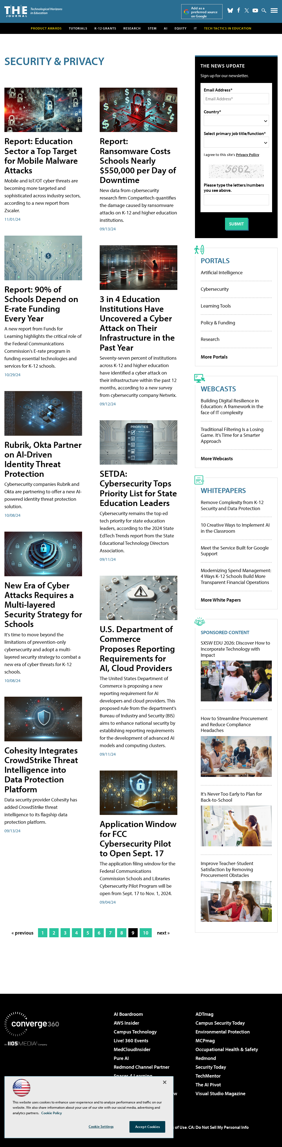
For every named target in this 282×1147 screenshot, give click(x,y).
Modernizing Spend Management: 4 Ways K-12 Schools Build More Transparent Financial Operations (236, 576)
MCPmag (205, 1040)
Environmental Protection (223, 1031)
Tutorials (78, 28)
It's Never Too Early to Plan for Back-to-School (231, 797)
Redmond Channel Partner (141, 1067)
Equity (181, 28)
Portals (215, 260)
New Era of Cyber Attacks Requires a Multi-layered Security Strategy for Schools (43, 604)
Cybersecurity (215, 289)
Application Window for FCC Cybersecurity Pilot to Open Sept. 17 (138, 838)
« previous (23, 933)
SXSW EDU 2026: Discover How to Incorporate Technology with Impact (235, 649)
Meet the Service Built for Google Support (235, 551)
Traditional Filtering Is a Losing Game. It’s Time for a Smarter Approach (232, 435)
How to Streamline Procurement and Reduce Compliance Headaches (234, 724)
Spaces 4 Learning (133, 1076)
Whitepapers (223, 490)
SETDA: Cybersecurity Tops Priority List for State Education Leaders (138, 488)
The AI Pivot (208, 1084)
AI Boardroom (128, 1014)
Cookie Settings (101, 1126)
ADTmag (204, 1014)
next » (163, 933)
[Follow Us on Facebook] (238, 10)
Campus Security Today (220, 1023)
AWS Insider (126, 1023)
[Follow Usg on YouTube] (255, 10)
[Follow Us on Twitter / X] (247, 10)
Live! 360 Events (131, 1040)
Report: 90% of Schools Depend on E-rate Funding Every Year (41, 304)
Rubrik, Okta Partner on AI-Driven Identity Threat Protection (43, 459)
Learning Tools (216, 306)
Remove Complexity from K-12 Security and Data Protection (232, 505)
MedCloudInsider (132, 1049)
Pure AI (121, 1058)
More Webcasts (217, 458)
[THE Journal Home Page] (33, 11)
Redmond (206, 1058)
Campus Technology (135, 1031)
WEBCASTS (218, 388)
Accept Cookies (147, 1126)
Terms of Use (174, 1127)
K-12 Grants (105, 28)
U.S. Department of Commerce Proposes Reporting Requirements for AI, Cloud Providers (137, 648)
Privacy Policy (247, 154)
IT (195, 28)
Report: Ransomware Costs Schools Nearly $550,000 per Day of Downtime (138, 160)
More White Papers (221, 600)
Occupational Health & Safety (227, 1049)
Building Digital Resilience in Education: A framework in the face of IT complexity (232, 406)
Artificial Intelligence (222, 272)
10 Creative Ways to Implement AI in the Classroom (235, 528)
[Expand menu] (274, 11)
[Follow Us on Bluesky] (230, 10)
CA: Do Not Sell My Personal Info (218, 1127)
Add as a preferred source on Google (204, 12)
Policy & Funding (218, 322)
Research (132, 28)
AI (165, 28)
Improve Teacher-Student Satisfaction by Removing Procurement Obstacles (227, 869)
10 (145, 933)
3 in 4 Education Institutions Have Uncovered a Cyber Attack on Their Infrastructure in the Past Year (137, 323)
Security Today (211, 1067)
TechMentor (208, 1076)
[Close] (165, 1082)
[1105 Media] (31, 1074)
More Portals (214, 357)
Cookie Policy (51, 1113)
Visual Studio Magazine (220, 1093)
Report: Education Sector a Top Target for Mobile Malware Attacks (41, 155)
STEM (152, 28)
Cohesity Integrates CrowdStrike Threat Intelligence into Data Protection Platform (41, 770)
